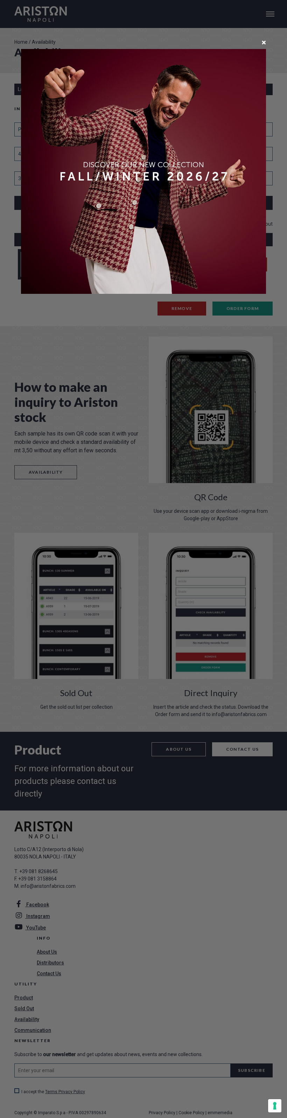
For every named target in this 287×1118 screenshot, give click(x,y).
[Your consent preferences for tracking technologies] (274, 1105)
